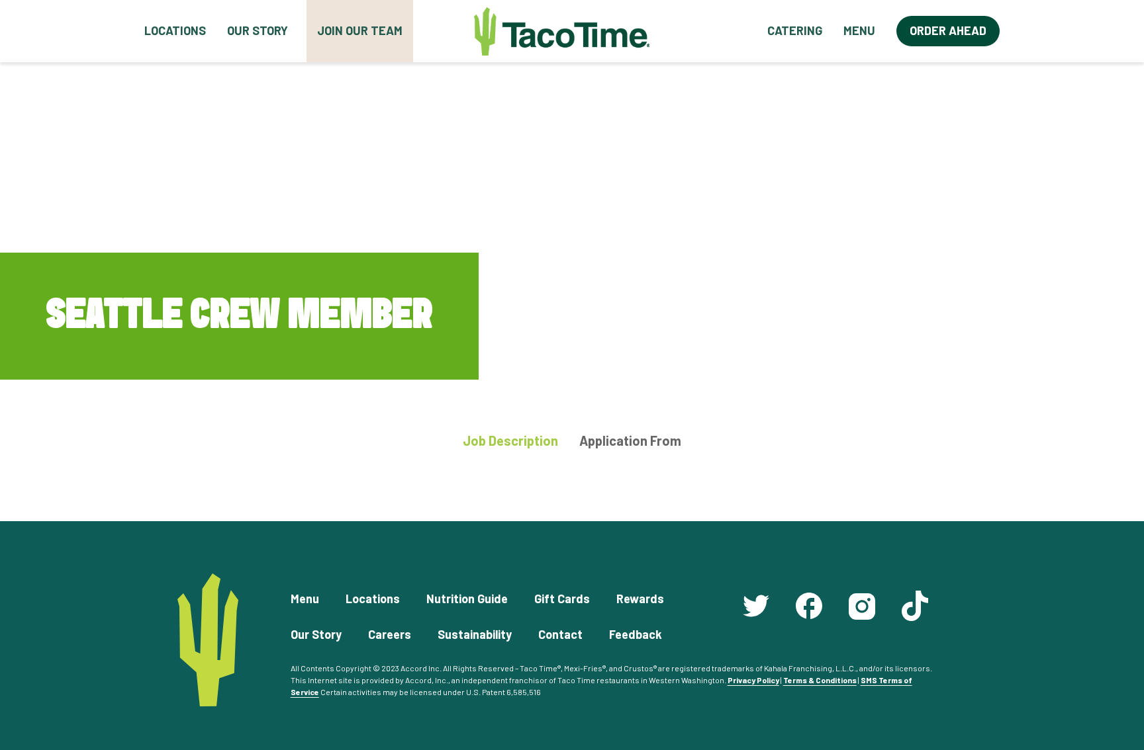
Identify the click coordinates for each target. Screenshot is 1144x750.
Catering (794, 30)
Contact (560, 634)
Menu (859, 30)
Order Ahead (948, 30)
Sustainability (475, 634)
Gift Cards (562, 598)
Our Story (257, 30)
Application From (630, 440)
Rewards (640, 598)
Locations (175, 30)
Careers (389, 634)
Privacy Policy (753, 680)
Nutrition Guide (467, 598)
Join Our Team (360, 30)
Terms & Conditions (820, 680)
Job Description (510, 440)
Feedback (635, 634)
